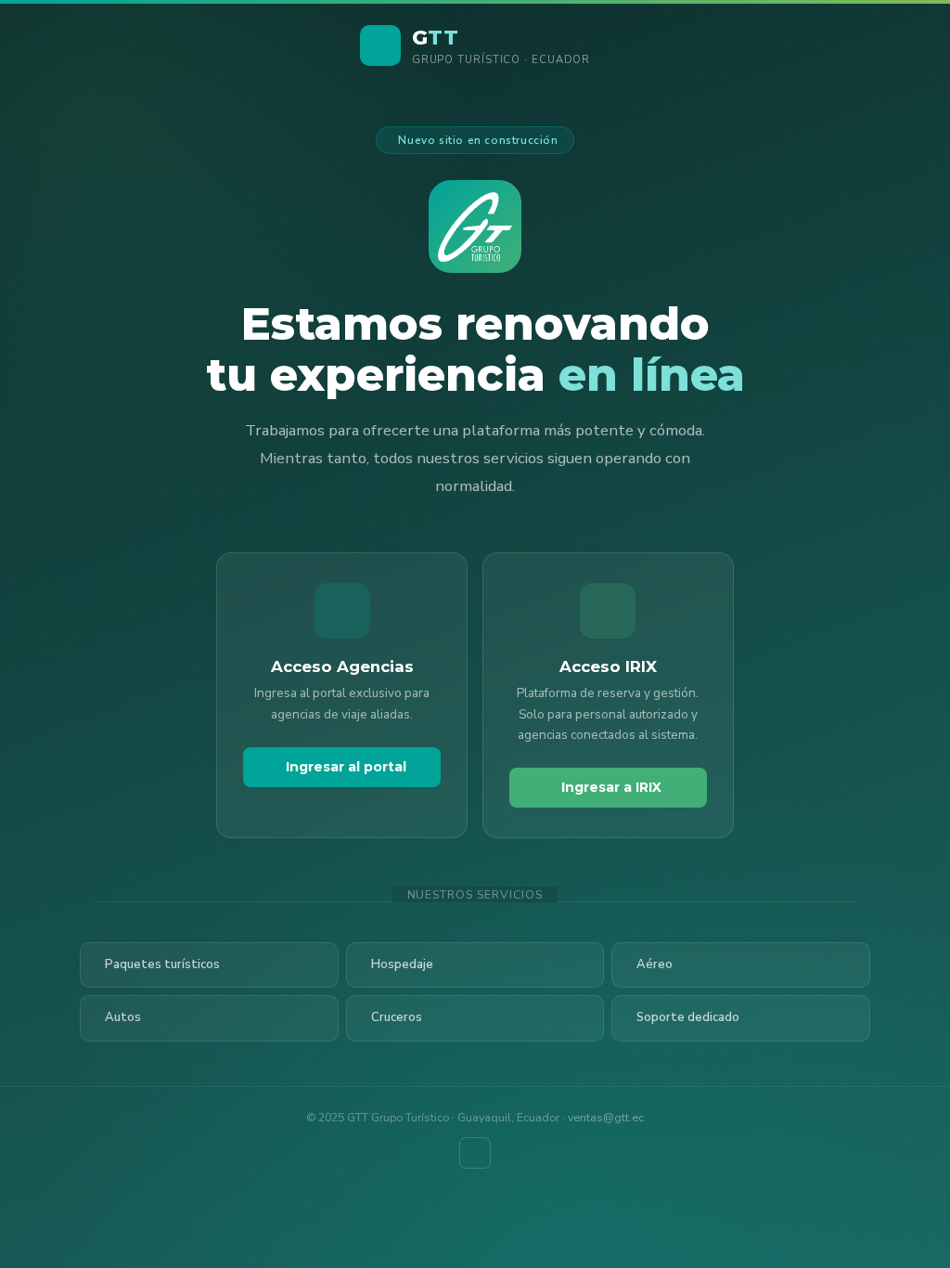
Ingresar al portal (346, 766)
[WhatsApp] (475, 1153)
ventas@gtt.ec (606, 1117)
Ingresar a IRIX (611, 787)
